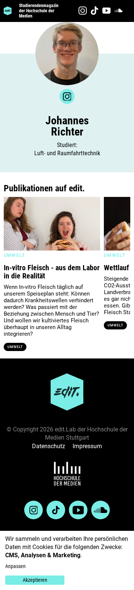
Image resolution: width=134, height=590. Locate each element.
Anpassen (15, 566)
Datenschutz (48, 446)
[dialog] (67, 560)
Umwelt (15, 347)
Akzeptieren (35, 580)
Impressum (87, 446)
